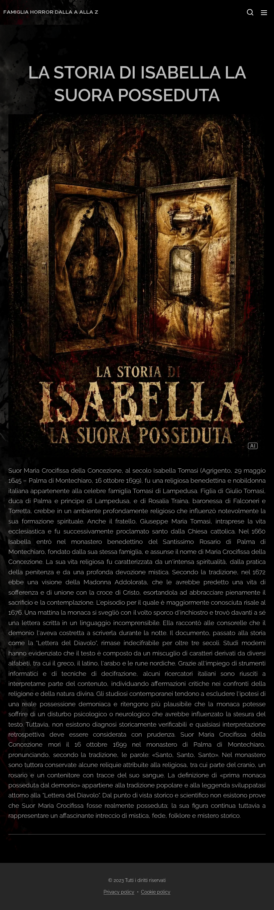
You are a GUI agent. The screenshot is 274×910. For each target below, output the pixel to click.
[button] (250, 12)
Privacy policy (119, 892)
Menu (264, 12)
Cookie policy (155, 892)
